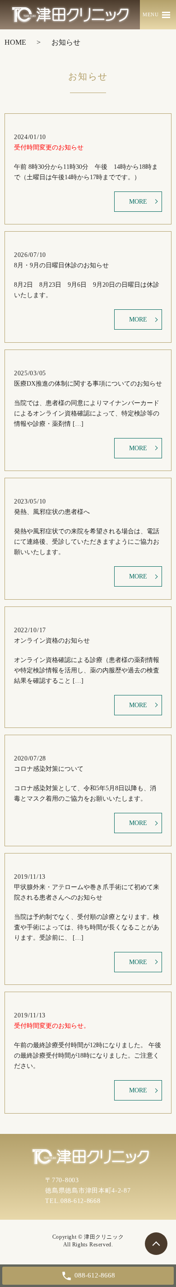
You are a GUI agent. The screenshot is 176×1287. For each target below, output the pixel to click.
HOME (15, 42)
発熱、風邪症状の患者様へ (52, 511)
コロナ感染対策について (48, 768)
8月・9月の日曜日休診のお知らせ (61, 265)
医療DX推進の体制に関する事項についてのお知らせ (88, 383)
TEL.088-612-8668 (72, 1201)
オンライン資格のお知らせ (52, 640)
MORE (138, 201)
